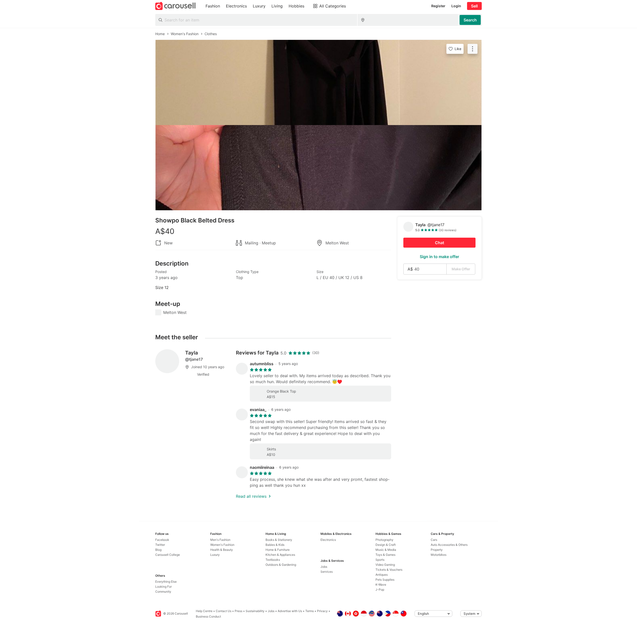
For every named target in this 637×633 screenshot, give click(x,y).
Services (326, 571)
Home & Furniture (277, 550)
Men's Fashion (220, 540)
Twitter (160, 545)
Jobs (323, 566)
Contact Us (223, 611)
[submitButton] (470, 20)
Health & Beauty (221, 550)
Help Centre (204, 611)
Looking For (163, 586)
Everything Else (166, 581)
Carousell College (167, 555)
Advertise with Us (290, 611)
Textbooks (272, 560)
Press (238, 611)
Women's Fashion (222, 545)
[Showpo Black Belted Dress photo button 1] (318, 82)
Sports (379, 560)
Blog (158, 550)
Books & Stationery (278, 540)
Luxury (215, 555)
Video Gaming (385, 564)
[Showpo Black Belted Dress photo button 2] (318, 167)
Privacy (322, 611)
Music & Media (385, 550)
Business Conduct (208, 616)
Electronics (328, 540)
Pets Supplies (384, 579)
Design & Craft (385, 545)
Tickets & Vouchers (388, 569)
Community (163, 591)
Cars (434, 540)
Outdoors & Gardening (280, 564)
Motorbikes (438, 555)
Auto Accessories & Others (449, 545)
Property (437, 550)
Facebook (162, 540)
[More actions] (473, 49)
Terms (309, 611)
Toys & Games (385, 555)
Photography (384, 540)
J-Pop (379, 589)
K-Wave (380, 584)
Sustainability (255, 611)
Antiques (381, 574)
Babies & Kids (274, 545)
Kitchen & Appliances (280, 555)
